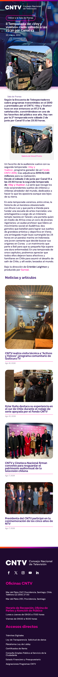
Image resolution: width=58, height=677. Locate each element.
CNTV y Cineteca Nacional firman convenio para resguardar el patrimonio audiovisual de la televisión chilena (26, 467)
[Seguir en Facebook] (9, 573)
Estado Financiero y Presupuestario (23, 659)
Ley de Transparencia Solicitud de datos (26, 639)
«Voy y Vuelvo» (16, 184)
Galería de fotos (28, 156)
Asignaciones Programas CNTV (21, 664)
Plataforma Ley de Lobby (18, 644)
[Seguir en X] (16, 573)
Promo (39, 156)
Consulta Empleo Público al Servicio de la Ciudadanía (26, 654)
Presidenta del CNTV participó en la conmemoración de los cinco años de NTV (29, 521)
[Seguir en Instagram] (23, 573)
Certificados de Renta (16, 648)
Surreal (25, 269)
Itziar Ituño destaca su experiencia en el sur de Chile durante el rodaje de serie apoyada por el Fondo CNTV (29, 409)
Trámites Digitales (15, 635)
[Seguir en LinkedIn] (37, 573)
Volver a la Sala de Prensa (20, 17)
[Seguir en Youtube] (30, 573)
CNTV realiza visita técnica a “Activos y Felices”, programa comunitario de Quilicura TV (28, 356)
